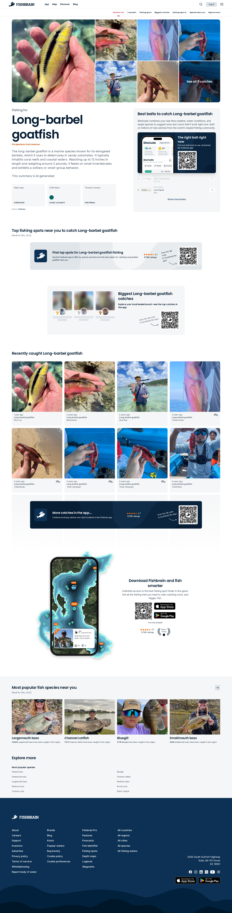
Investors (17, 845)
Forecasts (88, 840)
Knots (50, 840)
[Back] (211, 687)
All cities (122, 840)
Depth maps (89, 856)
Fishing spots (89, 851)
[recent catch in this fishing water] (37, 393)
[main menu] (221, 4)
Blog (49, 835)
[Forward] (217, 687)
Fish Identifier (90, 845)
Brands (51, 830)
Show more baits (177, 199)
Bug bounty (53, 851)
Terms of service (22, 861)
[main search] (201, 4)
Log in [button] (211, 4)
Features (87, 835)
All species (124, 845)
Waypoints (88, 866)
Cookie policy (55, 856)
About (15, 830)
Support (16, 840)
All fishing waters (127, 851)
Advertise (17, 851)
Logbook (87, 861)
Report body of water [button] (24, 871)
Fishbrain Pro (89, 830)
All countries (125, 830)
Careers (16, 835)
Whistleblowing (20, 866)
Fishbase (22, 209)
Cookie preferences (58, 861)
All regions (124, 835)
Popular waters (55, 845)
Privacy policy (20, 856)
